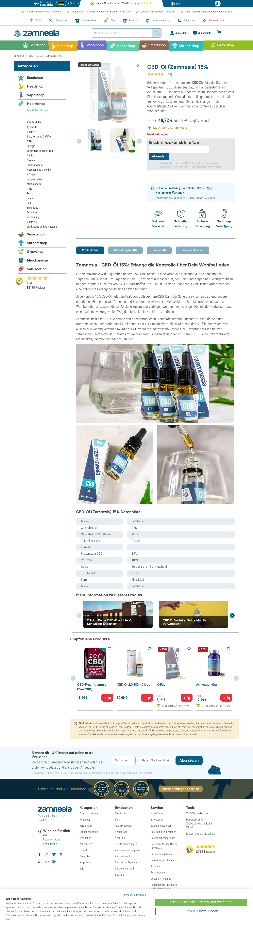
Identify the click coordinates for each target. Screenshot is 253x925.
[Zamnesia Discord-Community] (54, 862)
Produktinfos (90, 250)
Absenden (159, 156)
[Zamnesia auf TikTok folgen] (40, 862)
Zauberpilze (85, 844)
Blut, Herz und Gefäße (39, 136)
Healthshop (36, 104)
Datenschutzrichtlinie (169, 166)
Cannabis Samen (88, 813)
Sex (29, 202)
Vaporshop (35, 95)
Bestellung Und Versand (163, 831)
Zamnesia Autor (123, 856)
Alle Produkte (34, 122)
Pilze (29, 188)
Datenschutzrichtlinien (134, 894)
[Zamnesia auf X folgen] (61, 854)
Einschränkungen (192, 250)
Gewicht (31, 160)
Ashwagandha (206, 684)
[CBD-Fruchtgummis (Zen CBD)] (95, 663)
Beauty (31, 131)
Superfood (32, 212)
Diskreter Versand (124, 868)
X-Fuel (161, 684)
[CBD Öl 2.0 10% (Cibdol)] (135, 663)
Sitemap (119, 874)
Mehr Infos (210, 198)
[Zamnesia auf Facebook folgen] (40, 854)
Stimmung (32, 207)
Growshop (35, 251)
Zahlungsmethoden (161, 825)
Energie (31, 146)
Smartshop (36, 234)
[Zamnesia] (49, 33)
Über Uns (120, 837)
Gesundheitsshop (88, 831)
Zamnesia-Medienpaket (127, 850)
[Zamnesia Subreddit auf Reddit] (47, 862)
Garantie (155, 866)
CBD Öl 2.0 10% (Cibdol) (134, 684)
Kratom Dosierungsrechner (200, 833)
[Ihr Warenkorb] (221, 33)
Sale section (36, 269)
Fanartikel (84, 856)
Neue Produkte (123, 825)
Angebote (84, 862)
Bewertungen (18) (125, 250)
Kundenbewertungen (126, 844)
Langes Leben (34, 179)
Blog (117, 819)
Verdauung (33, 217)
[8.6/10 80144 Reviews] (40, 278)
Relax (30, 193)
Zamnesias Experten (126, 862)
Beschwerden (158, 872)
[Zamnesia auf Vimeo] (54, 854)
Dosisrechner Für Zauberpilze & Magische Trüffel (199, 823)
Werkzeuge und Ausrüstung (42, 226)
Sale (81, 868)
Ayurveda (32, 127)
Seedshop (35, 77)
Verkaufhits (121, 831)
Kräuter (31, 174)
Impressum (157, 819)
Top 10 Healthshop (37, 110)
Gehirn (30, 155)
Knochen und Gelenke (39, 169)
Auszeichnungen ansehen (180, 789)
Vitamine (32, 221)
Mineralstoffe (34, 183)
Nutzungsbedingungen (199, 166)
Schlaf (30, 198)
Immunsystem (35, 165)
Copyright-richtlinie (161, 878)
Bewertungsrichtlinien (162, 860)
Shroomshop (37, 243)
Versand (203, 121)
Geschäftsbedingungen (163, 837)
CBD (29, 141)
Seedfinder (120, 813)
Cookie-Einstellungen (201, 911)
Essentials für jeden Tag (40, 150)
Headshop (35, 86)
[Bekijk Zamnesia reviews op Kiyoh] (19, 281)
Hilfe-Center (157, 813)
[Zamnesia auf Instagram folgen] (47, 854)
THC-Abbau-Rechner (197, 813)
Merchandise (37, 260)
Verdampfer (85, 825)
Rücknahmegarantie (161, 854)
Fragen (159, 250)
